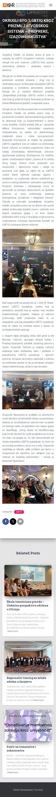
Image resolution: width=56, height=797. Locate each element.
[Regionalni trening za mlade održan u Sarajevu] (28, 656)
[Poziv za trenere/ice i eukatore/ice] (28, 725)
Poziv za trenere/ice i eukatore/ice (21, 748)
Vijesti (19, 512)
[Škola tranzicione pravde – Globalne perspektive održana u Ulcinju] (28, 580)
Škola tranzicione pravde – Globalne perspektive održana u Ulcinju (27, 605)
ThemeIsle (38, 790)
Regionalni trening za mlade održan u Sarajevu (26, 679)
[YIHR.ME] (24, 5)
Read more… (13, 631)
